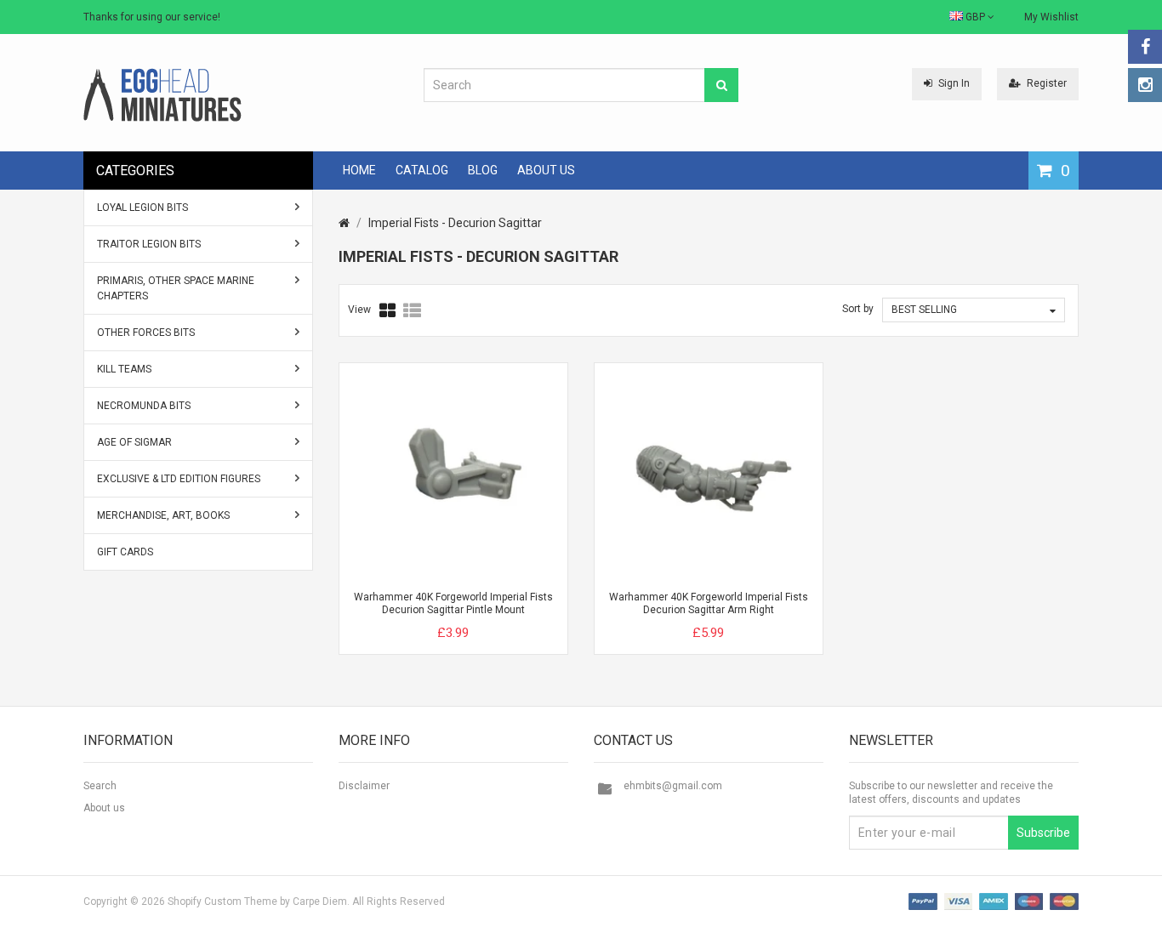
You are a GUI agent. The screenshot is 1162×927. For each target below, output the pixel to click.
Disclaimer (364, 786)
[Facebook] (1145, 47)
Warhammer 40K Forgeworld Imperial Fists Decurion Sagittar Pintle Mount (453, 603)
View (359, 310)
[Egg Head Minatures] (162, 94)
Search (100, 786)
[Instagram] (1145, 85)
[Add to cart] (421, 618)
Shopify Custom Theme (222, 901)
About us (104, 808)
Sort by (858, 309)
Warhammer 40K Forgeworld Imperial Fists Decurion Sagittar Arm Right (708, 603)
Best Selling (924, 310)
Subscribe (1043, 832)
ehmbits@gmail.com (673, 786)
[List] (412, 310)
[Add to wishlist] (484, 618)
